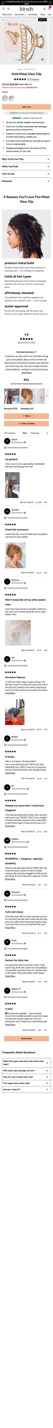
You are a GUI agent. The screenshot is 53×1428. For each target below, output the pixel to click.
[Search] (8, 9)
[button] (3, 20)
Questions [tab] (27, 409)
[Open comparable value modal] (30, 84)
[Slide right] (50, 3)
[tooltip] (36, 352)
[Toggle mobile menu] (3, 9)
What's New (7, 15)
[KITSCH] (26, 8)
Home (19, 69)
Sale (50, 15)
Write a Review (31, 424)
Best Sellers (20, 15)
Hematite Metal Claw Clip (11, 98)
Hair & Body (32, 15)
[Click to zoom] (42, 59)
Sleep (42, 15)
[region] (26, 2)
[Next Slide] (47, 396)
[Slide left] (3, 3)
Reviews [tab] (10, 409)
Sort (25, 433)
